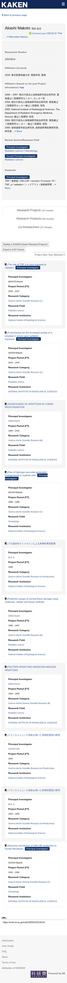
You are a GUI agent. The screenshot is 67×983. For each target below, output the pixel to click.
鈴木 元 (11, 557)
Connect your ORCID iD (44, 33)
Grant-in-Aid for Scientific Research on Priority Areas (31, 577)
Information (8, 940)
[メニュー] (63, 4)
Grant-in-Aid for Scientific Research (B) (25, 440)
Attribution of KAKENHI (13, 968)
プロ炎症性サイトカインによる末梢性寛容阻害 (32, 543)
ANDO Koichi (14, 421)
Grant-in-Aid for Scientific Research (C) (25, 301)
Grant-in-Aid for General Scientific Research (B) (29, 703)
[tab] (35, 210)
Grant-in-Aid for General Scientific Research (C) (29, 882)
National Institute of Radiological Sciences (27, 320)
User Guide (8, 946)
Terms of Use (9, 962)
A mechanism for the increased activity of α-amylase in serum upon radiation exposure (29, 335)
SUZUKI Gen (14, 749)
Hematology (31, 150)
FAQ (4, 951)
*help (59, 33)
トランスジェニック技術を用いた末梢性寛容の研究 (34, 735)
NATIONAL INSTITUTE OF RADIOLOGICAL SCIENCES (32, 391)
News (5, 957)
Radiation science (14, 150)
